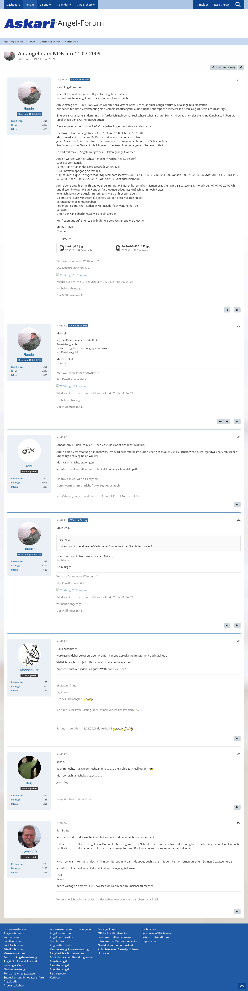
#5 (239, 641)
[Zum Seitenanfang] (242, 986)
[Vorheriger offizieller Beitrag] (220, 421)
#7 (239, 823)
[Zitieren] (237, 309)
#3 (239, 437)
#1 (239, 79)
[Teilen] (241, 67)
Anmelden (202, 4)
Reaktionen (17, 120)
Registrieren (221, 4)
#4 (239, 520)
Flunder (27, 59)
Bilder (14, 129)
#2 (239, 325)
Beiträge (15, 124)
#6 (239, 754)
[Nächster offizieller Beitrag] (227, 309)
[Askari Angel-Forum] (124, 24)
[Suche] (238, 4)
